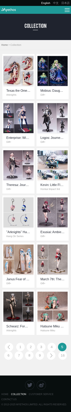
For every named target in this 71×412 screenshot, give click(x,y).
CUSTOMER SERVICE (41, 394)
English (45, 3)
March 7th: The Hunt (54, 279)
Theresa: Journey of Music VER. (28, 185)
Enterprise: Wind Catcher (23, 137)
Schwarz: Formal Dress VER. (26, 326)
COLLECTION (18, 394)
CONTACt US (9, 399)
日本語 (65, 3)
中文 (56, 3)
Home (4, 45)
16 (63, 355)
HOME (4, 394)
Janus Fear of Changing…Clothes (30, 279)
